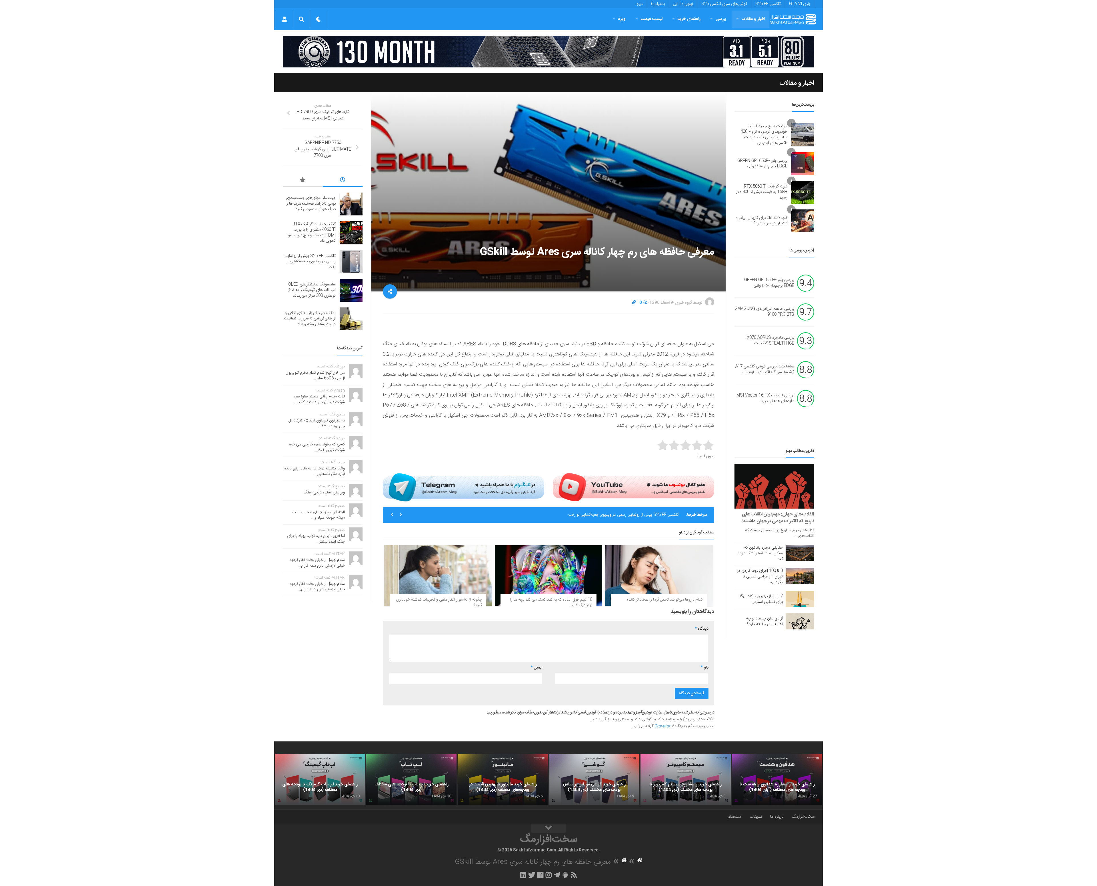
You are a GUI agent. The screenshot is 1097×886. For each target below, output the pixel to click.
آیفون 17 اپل (683, 4)
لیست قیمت (651, 19)
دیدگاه (701, 628)
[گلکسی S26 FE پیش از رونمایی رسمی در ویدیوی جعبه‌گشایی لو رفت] (351, 261)
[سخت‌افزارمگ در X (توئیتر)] (531, 874)
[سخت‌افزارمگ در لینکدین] (523, 874)
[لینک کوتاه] (634, 302)
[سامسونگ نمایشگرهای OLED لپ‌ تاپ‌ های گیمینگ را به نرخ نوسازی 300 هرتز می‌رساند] (351, 290)
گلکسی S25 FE (768, 4)
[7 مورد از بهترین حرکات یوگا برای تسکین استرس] (800, 599)
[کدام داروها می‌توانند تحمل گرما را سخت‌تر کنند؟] (659, 575)
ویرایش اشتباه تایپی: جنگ (324, 492)
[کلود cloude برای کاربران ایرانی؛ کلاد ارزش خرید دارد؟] (802, 220)
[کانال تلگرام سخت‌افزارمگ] (557, 874)
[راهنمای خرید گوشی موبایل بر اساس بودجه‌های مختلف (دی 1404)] (594, 779)
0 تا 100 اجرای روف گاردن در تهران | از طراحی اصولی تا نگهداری (760, 576)
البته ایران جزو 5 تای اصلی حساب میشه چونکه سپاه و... (318, 515)
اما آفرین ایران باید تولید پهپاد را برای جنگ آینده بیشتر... (316, 539)
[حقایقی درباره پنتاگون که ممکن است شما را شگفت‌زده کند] (800, 553)
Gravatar (662, 726)
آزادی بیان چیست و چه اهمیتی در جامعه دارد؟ (764, 621)
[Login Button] (284, 19)
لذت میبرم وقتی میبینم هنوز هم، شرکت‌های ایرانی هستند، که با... (319, 399)
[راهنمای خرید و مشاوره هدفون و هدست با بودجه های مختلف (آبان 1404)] (777, 779)
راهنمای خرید (689, 19)
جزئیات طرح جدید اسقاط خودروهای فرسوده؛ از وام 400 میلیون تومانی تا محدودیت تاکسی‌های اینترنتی (763, 135)
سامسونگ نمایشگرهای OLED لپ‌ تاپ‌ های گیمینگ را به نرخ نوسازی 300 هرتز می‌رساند (312, 290)
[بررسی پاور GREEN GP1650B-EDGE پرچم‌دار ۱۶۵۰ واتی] (802, 163)
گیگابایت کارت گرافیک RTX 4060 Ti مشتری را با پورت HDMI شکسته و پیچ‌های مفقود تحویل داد (311, 233)
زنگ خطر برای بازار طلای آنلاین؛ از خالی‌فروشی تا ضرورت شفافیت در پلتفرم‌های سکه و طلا (310, 319)
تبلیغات (756, 816)
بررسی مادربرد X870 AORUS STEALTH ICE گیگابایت (770, 341)
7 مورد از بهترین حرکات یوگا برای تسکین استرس (761, 599)
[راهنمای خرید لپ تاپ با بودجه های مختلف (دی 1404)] (411, 779)
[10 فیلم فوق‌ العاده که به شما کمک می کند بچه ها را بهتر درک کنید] (548, 575)
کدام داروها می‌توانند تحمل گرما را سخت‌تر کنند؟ (665, 599)
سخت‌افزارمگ (803, 816)
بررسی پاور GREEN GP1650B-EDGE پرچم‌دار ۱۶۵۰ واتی (762, 163)
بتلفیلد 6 (658, 4)
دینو (639, 4)
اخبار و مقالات (753, 19)
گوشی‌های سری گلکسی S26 (724, 4)
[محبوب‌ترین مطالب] (303, 181)
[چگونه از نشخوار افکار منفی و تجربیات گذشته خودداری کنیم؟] (438, 575)
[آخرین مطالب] (343, 181)
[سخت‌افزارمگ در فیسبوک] (540, 874)
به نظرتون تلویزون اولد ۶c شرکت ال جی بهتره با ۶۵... (317, 423)
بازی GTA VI (799, 4)
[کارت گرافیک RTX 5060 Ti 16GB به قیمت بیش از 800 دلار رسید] (802, 192)
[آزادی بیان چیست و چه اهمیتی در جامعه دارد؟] (800, 621)
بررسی (721, 19)
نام (704, 667)
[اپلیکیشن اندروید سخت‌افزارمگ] (565, 874)
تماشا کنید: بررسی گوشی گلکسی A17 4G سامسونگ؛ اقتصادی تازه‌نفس (764, 369)
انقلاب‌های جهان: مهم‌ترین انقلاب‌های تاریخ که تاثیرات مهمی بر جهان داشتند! (778, 517)
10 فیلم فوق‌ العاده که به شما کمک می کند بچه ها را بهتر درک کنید (551, 602)
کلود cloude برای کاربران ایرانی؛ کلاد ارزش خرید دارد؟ (761, 221)
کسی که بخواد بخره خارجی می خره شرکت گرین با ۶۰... (317, 447)
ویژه (622, 19)
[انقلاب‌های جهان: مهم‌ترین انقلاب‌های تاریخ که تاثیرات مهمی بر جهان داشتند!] (774, 486)
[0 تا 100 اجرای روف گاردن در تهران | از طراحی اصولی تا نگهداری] (800, 576)
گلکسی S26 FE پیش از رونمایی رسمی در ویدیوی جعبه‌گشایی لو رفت (623, 514)
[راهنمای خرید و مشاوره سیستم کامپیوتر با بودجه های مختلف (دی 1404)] (685, 779)
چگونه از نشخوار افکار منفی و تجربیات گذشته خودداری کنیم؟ (439, 602)
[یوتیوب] (633, 487)
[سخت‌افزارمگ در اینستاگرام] (549, 874)
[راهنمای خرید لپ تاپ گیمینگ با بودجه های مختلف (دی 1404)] (320, 779)
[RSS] (573, 874)
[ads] (548, 51)
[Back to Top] (548, 828)
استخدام (735, 816)
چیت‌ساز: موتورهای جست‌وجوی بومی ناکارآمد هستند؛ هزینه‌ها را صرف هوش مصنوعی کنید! (311, 204)
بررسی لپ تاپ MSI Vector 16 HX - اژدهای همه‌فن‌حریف (765, 398)
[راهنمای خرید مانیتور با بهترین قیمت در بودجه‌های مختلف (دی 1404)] (503, 779)
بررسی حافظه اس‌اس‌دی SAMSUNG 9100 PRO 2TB (764, 312)
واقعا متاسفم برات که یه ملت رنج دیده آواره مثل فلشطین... (314, 471)
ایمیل (536, 667)
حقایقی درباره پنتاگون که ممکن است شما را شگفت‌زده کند (760, 553)
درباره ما (777, 816)
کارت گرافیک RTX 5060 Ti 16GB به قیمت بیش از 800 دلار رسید (761, 192)
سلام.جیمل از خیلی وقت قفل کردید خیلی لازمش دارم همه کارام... (317, 563)
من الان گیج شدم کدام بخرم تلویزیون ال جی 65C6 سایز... (315, 375)
